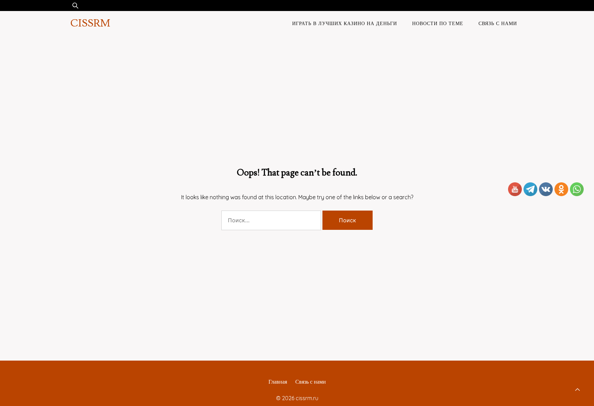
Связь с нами (497, 23)
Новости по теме (437, 23)
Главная (277, 381)
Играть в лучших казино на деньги (344, 23)
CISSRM (90, 23)
